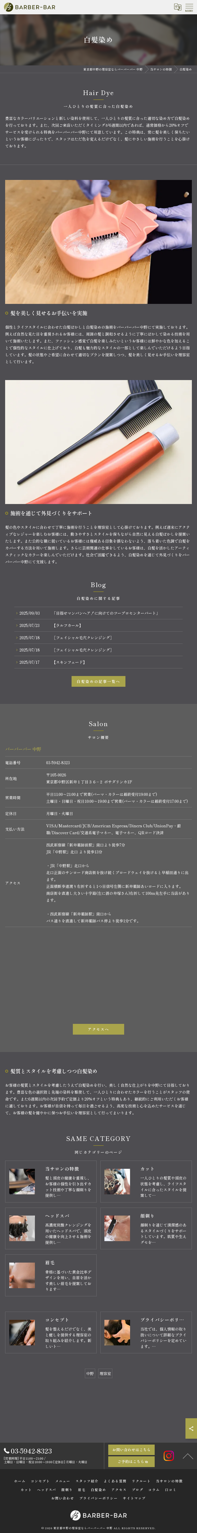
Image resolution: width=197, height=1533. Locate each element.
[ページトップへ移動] (188, 1456)
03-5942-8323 (58, 762)
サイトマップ (134, 1498)
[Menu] (189, 7)
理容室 (105, 1373)
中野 (90, 1373)
